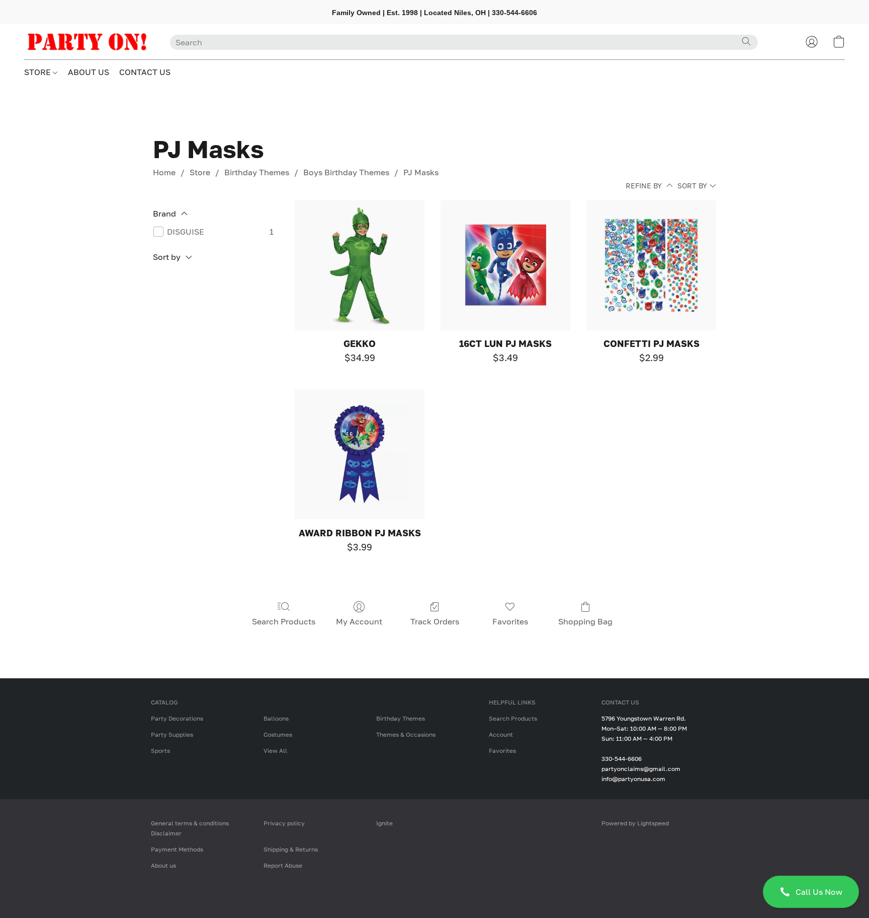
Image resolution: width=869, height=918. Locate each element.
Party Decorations (177, 718)
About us (163, 865)
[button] (811, 892)
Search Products (283, 621)
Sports (160, 750)
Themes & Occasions (406, 734)
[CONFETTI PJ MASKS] (651, 265)
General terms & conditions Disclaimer (190, 828)
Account (501, 734)
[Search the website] (746, 41)
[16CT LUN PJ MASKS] (505, 265)
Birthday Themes (256, 172)
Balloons (276, 718)
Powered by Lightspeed (635, 823)
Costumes (278, 734)
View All (275, 750)
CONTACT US (144, 72)
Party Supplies (172, 734)
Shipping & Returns (291, 849)
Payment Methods (177, 849)
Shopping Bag (585, 621)
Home (164, 172)
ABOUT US (88, 72)
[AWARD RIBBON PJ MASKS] (359, 454)
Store (200, 172)
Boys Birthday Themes (346, 172)
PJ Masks (421, 172)
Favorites (510, 621)
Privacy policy (284, 823)
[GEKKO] (359, 265)
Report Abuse (283, 865)
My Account (359, 621)
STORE (38, 72)
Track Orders (434, 621)
